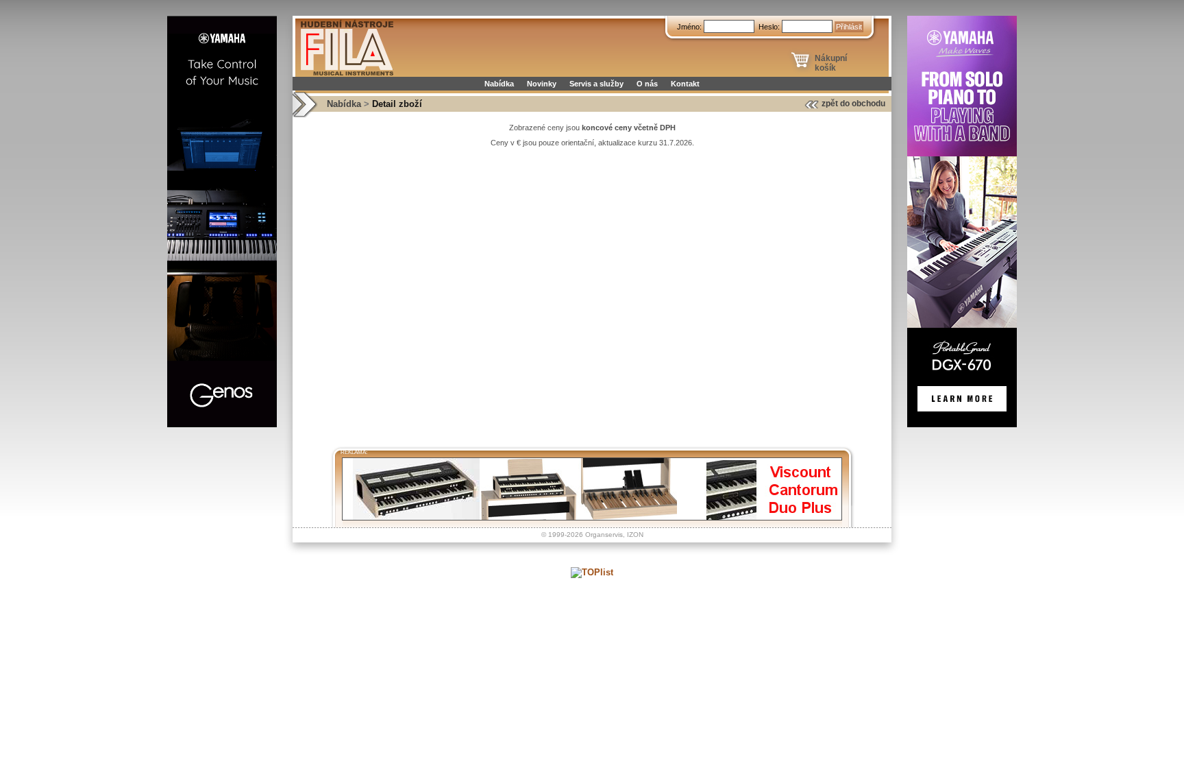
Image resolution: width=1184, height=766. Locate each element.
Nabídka (499, 84)
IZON (635, 534)
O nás (647, 84)
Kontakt (685, 84)
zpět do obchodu (853, 103)
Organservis (604, 534)
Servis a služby (596, 84)
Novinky (541, 84)
